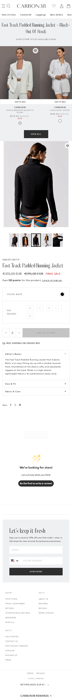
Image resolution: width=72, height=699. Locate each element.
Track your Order (15, 604)
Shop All (9, 622)
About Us (43, 599)
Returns (9, 608)
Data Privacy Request (16, 646)
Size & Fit (10, 384)
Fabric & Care (13, 391)
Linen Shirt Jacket (60, 110)
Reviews (43, 608)
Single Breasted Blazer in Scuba (19, 111)
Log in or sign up (52, 280)
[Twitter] (15, 405)
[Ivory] (20, 123)
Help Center (11, 637)
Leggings (41, 14)
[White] (60, 121)
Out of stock (46, 333)
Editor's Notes (13, 354)
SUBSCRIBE (36, 571)
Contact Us (11, 641)
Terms (30, 673)
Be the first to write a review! (36, 483)
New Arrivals (9, 14)
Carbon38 (25, 14)
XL (30, 316)
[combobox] (15, 560)
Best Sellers (56, 14)
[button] (36, 695)
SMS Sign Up (11, 655)
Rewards (43, 604)
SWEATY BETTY (11, 259)
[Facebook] (11, 405)
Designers (10, 618)
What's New (11, 599)
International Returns (17, 613)
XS (30, 308)
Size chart (11, 313)
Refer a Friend (46, 613)
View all (36, 134)
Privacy (40, 673)
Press (8, 660)
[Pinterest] (20, 405)
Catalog (9, 651)
